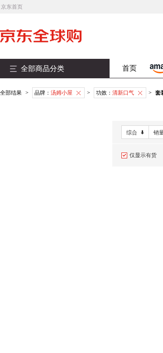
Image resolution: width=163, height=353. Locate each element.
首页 (129, 68)
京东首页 (12, 7)
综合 (131, 132)
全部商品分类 (42, 68)
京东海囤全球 (54, 36)
